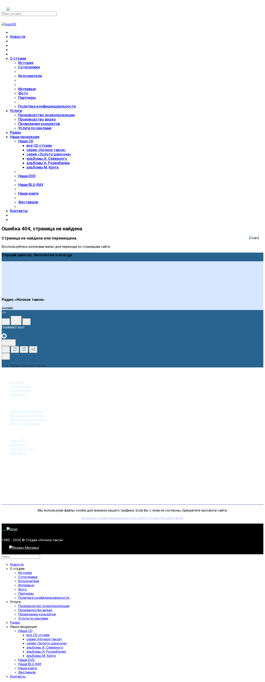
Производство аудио (27, 411)
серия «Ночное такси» (46, 150)
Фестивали (28, 202)
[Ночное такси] (9, 24)
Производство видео (37, 119)
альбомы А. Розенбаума (48, 163)
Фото (23, 93)
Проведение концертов (39, 124)
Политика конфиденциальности (47, 106)
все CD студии (39, 145)
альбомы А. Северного (46, 158)
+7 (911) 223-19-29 (21, 4)
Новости (17, 36)
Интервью (27, 89)
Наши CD (25, 141)
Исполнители (30, 76)
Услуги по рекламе (35, 128)
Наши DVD (27, 176)
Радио (15, 132)
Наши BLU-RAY (30, 184)
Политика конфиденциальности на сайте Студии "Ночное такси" (132, 518)
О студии (18, 58)
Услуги (16, 110)
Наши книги (28, 193)
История (25, 63)
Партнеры (27, 97)
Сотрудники (29, 67)
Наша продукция (24, 137)
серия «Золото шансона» (48, 154)
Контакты (19, 211)
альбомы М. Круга (42, 167)
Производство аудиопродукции (46, 115)
